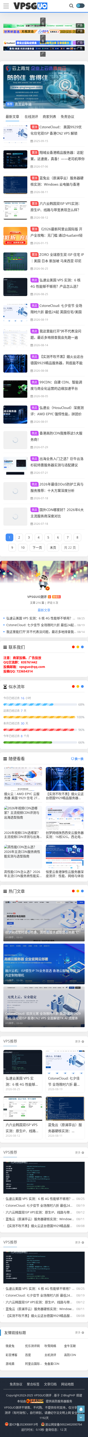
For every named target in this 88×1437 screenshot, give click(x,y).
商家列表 (49, 116)
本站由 (21, 1401)
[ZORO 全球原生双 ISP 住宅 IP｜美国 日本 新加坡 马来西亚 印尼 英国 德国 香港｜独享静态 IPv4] (15, 261)
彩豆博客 (11, 1355)
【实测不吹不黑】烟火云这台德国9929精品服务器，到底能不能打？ (56, 362)
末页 (53, 547)
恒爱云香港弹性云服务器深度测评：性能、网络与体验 (65, 874)
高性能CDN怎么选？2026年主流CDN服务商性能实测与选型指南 (22, 874)
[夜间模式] (80, 5)
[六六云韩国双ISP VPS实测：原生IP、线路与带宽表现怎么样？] (15, 210)
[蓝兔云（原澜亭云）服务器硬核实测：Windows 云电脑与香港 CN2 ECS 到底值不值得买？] (15, 185)
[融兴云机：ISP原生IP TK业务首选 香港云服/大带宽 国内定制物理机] (44, 964)
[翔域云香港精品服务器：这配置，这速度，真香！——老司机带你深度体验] (15, 159)
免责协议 (67, 116)
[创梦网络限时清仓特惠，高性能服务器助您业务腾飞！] (44, 921)
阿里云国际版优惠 (37, 1364)
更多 (78, 1041)
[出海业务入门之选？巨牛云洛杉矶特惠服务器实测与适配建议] (15, 466)
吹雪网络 (50, 1346)
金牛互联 (70, 1346)
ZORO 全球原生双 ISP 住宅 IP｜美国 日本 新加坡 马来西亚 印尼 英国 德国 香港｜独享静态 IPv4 (57, 260)
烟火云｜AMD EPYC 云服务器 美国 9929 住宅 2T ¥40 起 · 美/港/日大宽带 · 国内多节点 (21, 796)
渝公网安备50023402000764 (63, 1424)
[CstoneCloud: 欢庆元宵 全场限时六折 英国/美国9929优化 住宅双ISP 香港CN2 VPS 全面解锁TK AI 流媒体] (44, 1007)
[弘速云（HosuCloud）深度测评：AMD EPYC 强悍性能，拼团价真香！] (15, 415)
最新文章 (12, 116)
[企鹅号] (81, 1409)
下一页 (37, 547)
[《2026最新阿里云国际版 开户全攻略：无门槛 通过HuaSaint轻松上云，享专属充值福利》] (15, 236)
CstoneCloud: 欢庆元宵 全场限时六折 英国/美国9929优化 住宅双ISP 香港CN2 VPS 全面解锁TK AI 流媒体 (43, 1015)
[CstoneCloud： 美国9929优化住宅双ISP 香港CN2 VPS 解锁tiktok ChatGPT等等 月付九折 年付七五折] (15, 134)
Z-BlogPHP (68, 1395)
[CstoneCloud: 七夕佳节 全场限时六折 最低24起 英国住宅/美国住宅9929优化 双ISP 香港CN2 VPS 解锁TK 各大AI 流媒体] (15, 312)
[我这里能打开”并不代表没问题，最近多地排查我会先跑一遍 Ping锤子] (15, 338)
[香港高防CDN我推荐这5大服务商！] (15, 440)
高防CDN (70, 1355)
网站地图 (67, 1384)
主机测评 (50, 1355)
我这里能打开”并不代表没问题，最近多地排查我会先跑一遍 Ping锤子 (55, 337)
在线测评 (31, 116)
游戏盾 (10, 1364)
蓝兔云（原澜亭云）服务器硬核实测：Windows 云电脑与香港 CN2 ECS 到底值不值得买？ (56, 184)
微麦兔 (10, 1346)
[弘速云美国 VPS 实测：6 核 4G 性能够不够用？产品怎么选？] (15, 287)
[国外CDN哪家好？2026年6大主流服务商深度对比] (15, 517)
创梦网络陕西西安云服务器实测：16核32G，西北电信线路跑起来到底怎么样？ (65, 835)
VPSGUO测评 (42, 1395)
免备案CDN (51, 1364)
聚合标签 (33, 1384)
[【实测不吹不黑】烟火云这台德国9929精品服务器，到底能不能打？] (15, 364)
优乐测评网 (32, 1346)
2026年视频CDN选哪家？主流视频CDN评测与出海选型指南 (22, 835)
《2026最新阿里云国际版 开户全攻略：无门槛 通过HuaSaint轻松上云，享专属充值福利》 (56, 235)
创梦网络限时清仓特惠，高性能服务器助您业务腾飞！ (43, 932)
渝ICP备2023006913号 (23, 1424)
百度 (28, 1355)
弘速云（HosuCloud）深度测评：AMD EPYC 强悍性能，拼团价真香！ (57, 413)
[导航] (6, 5)
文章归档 (50, 1384)
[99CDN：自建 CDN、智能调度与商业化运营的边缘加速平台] (15, 389)
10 (23, 547)
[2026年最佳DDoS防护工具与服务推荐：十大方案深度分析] (15, 491)
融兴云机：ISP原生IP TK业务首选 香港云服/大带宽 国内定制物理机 (42, 972)
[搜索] (72, 6)
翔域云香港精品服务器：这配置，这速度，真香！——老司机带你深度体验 (57, 158)
